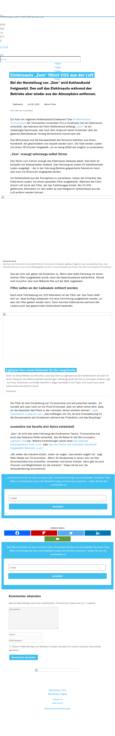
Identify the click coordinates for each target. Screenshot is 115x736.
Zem (80, 126)
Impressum (58, 699)
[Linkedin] (98, 533)
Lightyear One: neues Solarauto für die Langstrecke (41, 370)
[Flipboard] (44, 533)
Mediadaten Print (57, 690)
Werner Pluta (50, 104)
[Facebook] (17, 533)
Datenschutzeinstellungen (57, 708)
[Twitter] (71, 533)
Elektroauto (18, 104)
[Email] (57, 538)
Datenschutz (57, 703)
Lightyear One (18, 440)
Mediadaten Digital (57, 693)
